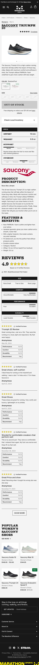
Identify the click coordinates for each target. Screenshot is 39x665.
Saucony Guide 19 (9, 557)
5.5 (12, 97)
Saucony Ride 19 (26, 557)
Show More (19, 513)
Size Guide (33, 93)
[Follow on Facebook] (14, 647)
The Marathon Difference (10, 636)
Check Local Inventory (13, 120)
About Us (5, 626)
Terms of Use (17, 653)
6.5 (27, 97)
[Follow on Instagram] (10, 647)
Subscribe (6, 614)
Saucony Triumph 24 (10, 583)
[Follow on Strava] (26, 648)
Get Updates (9, 609)
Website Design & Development (17, 657)
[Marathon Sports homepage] (19, 9)
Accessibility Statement (30, 653)
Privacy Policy (6, 653)
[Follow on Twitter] (18, 647)
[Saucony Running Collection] (19, 172)
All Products (10, 17)
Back (4, 17)
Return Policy (27, 2)
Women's (19, 17)
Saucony (32, 17)
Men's (12, 22)
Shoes (26, 17)
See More (5, 539)
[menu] (6, 7)
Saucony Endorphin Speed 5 (28, 584)
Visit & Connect (7, 631)
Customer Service (8, 621)
